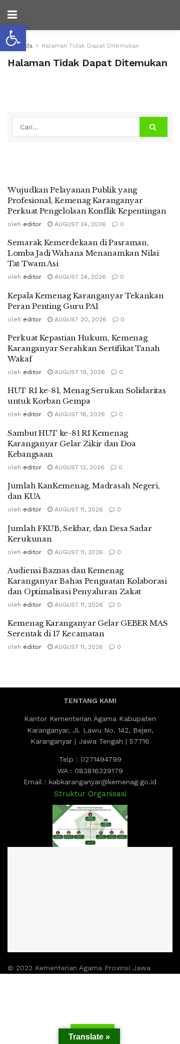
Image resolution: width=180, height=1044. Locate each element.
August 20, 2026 (79, 319)
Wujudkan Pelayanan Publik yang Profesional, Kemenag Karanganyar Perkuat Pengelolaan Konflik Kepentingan (87, 200)
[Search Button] (154, 127)
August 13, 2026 (78, 467)
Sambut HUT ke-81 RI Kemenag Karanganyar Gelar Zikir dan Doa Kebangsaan (72, 443)
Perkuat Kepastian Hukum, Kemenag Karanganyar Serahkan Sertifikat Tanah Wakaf (84, 348)
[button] (13, 38)
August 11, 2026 (77, 509)
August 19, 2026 (78, 372)
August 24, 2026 (79, 224)
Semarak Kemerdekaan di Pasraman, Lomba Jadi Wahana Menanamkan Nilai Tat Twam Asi (83, 253)
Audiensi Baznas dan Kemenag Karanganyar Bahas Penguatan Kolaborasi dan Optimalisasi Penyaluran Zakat (87, 581)
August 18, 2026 (78, 414)
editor (32, 224)
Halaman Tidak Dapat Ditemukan (90, 45)
